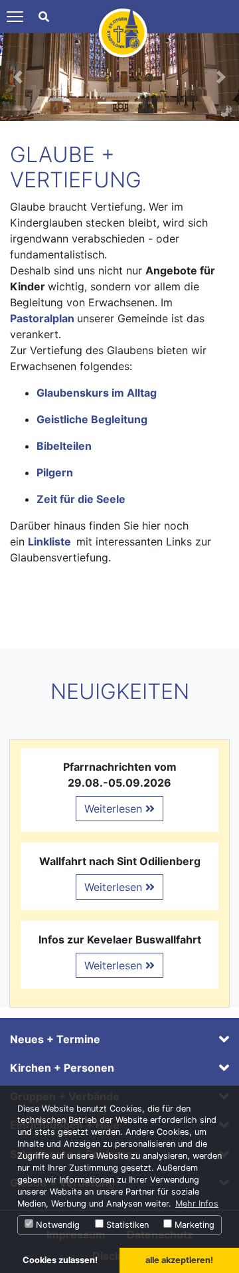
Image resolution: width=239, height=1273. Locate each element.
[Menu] (15, 17)
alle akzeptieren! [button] (179, 1260)
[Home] (123, 31)
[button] (18, 77)
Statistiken (126, 1225)
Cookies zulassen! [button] (60, 1260)
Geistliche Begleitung (92, 419)
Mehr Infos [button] (196, 1204)
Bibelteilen (64, 445)
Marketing (193, 1225)
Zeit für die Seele (81, 499)
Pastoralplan (43, 318)
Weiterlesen (114, 808)
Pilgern (55, 472)
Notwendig (56, 1225)
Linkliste (49, 541)
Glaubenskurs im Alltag (97, 392)
